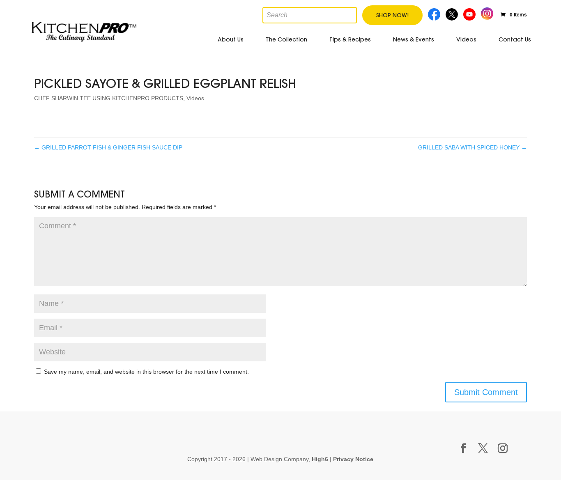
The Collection (286, 39)
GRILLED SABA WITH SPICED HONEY (472, 147)
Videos (466, 39)
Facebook (434, 13)
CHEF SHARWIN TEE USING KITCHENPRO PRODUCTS (108, 98)
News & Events (413, 39)
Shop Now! (392, 15)
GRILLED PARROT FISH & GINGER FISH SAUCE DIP (108, 147)
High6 (320, 459)
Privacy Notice (353, 459)
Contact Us (515, 39)
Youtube (470, 13)
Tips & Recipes (350, 39)
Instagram (487, 12)
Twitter (452, 13)
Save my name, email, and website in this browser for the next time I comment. (146, 371)
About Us (231, 39)
